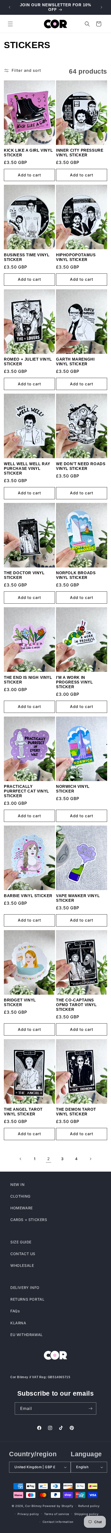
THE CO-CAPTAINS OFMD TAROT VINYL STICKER (76, 1005)
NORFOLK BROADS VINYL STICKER (76, 575)
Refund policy (88, 1506)
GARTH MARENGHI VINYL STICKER (75, 361)
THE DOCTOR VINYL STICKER (24, 575)
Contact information (58, 1522)
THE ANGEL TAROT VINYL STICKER (23, 1111)
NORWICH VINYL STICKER (73, 788)
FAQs (15, 1311)
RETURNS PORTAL (27, 1299)
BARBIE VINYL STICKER (28, 895)
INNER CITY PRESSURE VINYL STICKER (79, 152)
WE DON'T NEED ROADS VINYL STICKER (80, 466)
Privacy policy (28, 1514)
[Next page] (90, 1159)
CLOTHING (20, 1196)
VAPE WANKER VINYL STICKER (78, 898)
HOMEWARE (21, 1208)
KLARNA (18, 1323)
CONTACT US (22, 1253)
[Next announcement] (101, 7)
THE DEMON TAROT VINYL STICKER (76, 1111)
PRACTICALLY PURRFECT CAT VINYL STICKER (26, 791)
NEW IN (17, 1184)
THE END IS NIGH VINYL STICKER (28, 679)
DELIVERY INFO (24, 1287)
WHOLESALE (22, 1265)
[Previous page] (20, 1159)
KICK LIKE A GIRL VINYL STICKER (28, 152)
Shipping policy (86, 1514)
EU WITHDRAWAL (26, 1334)
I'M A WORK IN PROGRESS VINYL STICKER (74, 682)
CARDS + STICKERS (28, 1219)
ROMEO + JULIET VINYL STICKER (28, 361)
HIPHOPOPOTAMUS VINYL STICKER (76, 257)
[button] (10, 24)
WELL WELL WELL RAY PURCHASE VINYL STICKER (27, 468)
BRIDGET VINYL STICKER (20, 1002)
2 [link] (48, 1158)
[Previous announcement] (9, 7)
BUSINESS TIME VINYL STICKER (26, 257)
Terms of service (56, 1514)
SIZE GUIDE (20, 1242)
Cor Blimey (33, 1506)
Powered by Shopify (58, 1506)
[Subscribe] (90, 1408)
